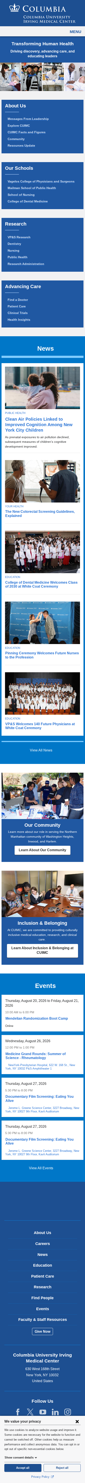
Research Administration (26, 264)
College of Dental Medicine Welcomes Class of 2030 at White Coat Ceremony (41, 584)
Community (16, 139)
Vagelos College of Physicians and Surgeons (41, 181)
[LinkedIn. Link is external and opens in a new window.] (55, 1412)
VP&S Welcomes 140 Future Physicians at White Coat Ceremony (40, 726)
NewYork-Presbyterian (42, 1208)
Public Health (17, 257)
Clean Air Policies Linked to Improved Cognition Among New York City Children (39, 424)
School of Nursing (21, 194)
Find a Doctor (18, 299)
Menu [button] (75, 32)
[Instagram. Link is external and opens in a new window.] (67, 1412)
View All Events (41, 1168)
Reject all (62, 1467)
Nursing (13, 250)
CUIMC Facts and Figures (27, 132)
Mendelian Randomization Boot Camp (36, 1018)
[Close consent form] (77, 1421)
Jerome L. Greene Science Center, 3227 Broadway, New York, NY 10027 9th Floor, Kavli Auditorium (42, 1109)
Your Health (14, 506)
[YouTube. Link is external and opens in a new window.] (42, 1412)
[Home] (42, 13)
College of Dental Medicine (28, 201)
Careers (42, 1243)
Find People (42, 1298)
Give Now (42, 1331)
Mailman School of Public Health (32, 188)
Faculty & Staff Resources (42, 1319)
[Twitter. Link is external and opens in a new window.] (30, 1412)
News (42, 1254)
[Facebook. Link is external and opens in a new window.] (17, 1412)
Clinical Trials (18, 313)
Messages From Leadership (28, 119)
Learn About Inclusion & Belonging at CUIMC (42, 950)
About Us (42, 1233)
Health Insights (19, 319)
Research (42, 1287)
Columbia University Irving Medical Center (43, 1194)
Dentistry (14, 243)
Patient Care (17, 306)
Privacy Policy (40, 1476)
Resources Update (21, 145)
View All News (41, 750)
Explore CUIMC (19, 125)
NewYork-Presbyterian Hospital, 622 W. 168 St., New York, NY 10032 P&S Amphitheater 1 (40, 1066)
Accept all (22, 1467)
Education (12, 577)
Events (42, 1309)
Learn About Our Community (42, 850)
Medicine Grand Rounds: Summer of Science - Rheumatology (35, 1056)
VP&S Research (19, 237)
